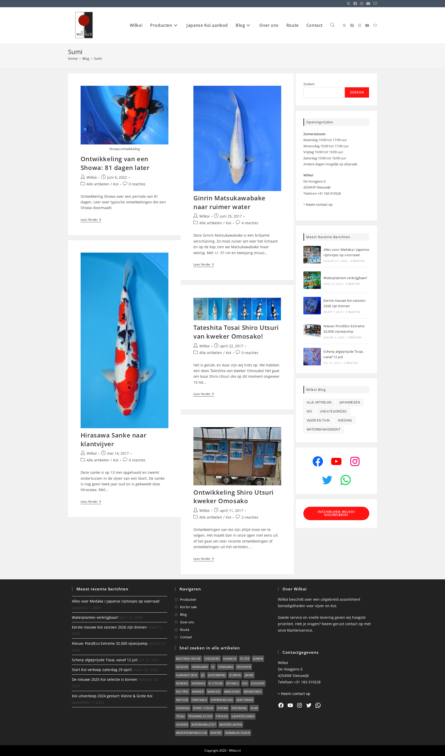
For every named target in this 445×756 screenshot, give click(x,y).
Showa (222, 708)
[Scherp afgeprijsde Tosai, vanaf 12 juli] (312, 356)
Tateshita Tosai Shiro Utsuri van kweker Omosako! (236, 331)
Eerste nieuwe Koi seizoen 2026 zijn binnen (109, 627)
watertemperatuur (191, 733)
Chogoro (212, 658)
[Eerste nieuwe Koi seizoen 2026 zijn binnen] (312, 305)
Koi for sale (188, 607)
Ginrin (258, 658)
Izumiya (235, 675)
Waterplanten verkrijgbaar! (345, 278)
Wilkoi (92, 177)
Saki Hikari (244, 700)
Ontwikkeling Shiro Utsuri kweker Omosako (233, 496)
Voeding (345, 420)
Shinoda (183, 708)
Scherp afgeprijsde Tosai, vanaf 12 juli (105, 659)
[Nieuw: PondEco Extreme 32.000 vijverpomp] (312, 331)
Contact (186, 637)
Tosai (180, 716)
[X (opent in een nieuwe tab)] (348, 3)
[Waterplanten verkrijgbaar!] (312, 280)
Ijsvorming (217, 675)
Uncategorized (333, 411)
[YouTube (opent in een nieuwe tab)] (368, 3)
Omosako (199, 700)
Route (184, 629)
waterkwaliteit (203, 724)
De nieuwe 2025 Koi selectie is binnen (104, 679)
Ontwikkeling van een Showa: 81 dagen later (115, 163)
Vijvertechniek (243, 716)
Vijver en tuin (318, 420)
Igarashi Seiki (187, 675)
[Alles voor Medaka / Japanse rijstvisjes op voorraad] (312, 254)
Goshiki (182, 667)
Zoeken (309, 84)
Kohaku (232, 683)
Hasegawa (200, 667)
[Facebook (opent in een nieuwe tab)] (355, 3)
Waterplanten (230, 724)
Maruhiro (232, 691)
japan (249, 675)
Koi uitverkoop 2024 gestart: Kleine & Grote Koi (112, 695)
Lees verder (91, 220)
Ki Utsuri (216, 683)
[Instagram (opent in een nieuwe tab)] (361, 3)
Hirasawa (225, 667)
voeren (182, 724)
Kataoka (198, 683)
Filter (244, 658)
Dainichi (229, 658)
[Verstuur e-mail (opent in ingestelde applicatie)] (374, 3)
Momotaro (253, 691)
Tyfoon (222, 716)
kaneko (182, 683)
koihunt (257, 683)
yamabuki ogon (237, 733)
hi (213, 667)
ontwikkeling (222, 700)
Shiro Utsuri (203, 708)
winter (215, 733)
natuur (182, 700)
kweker (198, 691)
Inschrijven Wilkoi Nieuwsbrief (336, 513)
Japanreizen (350, 402)
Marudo (213, 691)
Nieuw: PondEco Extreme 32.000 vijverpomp (110, 643)
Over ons (187, 622)
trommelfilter (200, 716)
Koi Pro (182, 691)
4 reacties (250, 222)
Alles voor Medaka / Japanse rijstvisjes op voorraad (115, 601)
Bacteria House (188, 658)
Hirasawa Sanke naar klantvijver (113, 439)
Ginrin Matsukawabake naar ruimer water (229, 202)
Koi (115, 184)
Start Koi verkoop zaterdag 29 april (102, 669)
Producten (188, 599)
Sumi (98, 58)
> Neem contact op (317, 204)
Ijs (202, 675)
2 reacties (250, 517)
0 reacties (137, 184)
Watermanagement (323, 429)
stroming (239, 708)
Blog (183, 614)
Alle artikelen (98, 184)
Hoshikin (244, 667)
